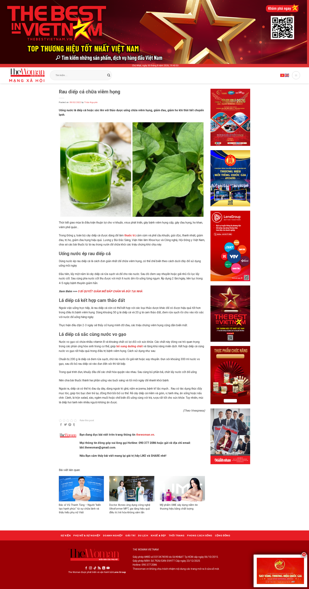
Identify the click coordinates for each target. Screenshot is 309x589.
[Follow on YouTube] (108, 568)
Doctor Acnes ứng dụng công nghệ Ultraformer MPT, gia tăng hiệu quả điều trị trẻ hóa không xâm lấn (129, 508)
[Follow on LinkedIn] (103, 568)
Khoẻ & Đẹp (158, 535)
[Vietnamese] (282, 75)
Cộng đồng (222, 535)
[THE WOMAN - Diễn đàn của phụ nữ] (27, 76)
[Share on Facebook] (61, 424)
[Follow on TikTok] (95, 568)
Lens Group (119, 572)
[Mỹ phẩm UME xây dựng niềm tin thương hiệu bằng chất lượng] (182, 488)
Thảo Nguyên (91, 102)
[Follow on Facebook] (86, 568)
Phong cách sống (199, 535)
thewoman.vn (145, 434)
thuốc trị (130, 235)
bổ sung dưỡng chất (129, 346)
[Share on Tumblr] (74, 424)
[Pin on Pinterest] (69, 424)
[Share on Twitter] (65, 424)
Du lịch (143, 535)
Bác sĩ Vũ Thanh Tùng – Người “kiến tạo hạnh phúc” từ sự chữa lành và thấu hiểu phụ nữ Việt (80, 508)
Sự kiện (66, 535)
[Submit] (109, 75)
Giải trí (130, 535)
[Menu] (296, 75)
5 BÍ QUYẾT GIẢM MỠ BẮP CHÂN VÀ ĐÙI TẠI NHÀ (110, 291)
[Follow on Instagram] (90, 568)
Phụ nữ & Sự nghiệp (86, 535)
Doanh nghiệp (113, 535)
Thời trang (177, 535)
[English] (287, 75)
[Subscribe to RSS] (99, 568)
